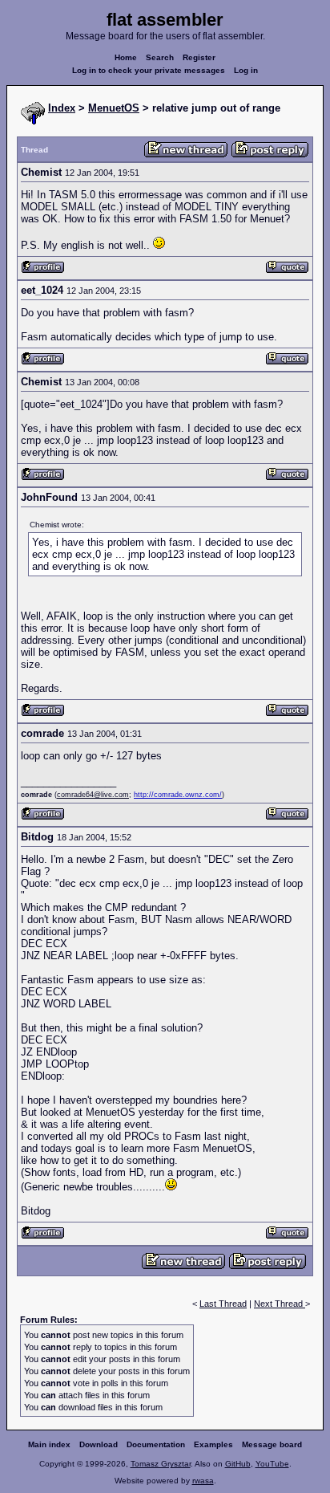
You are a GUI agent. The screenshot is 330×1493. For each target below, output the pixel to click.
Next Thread (279, 1303)
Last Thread (223, 1303)
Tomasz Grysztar (161, 1463)
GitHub (238, 1463)
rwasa (203, 1480)
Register (199, 57)
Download (98, 1444)
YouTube (272, 1463)
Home (126, 57)
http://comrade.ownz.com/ (178, 795)
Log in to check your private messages (148, 70)
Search (160, 57)
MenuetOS (113, 108)
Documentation (156, 1444)
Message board (272, 1444)
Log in (246, 70)
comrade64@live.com (93, 795)
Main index (49, 1444)
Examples (213, 1444)
